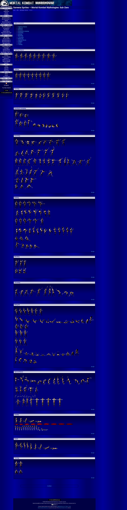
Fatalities (6, 14)
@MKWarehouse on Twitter (62, 506)
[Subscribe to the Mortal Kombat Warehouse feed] (6, 84)
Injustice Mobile (6, 61)
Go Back (49, 486)
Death (19, 43)
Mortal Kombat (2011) (6, 23)
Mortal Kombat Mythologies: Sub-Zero (50, 7)
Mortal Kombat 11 (6, 19)
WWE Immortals (6, 60)
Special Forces (6, 51)
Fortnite (6, 55)
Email (70, 506)
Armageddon (6, 28)
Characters (6, 11)
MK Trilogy (6, 37)
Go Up (92, 64)
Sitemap (6, 67)
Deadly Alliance (6, 31)
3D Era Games (6, 25)
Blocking (20, 35)
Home (14, 10)
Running (20, 29)
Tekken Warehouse (6, 80)
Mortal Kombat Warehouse (43, 507)
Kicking (20, 34)
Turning (20, 44)
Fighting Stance (22, 27)
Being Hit (20, 38)
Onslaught (6, 48)
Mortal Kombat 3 (6, 40)
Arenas (6, 13)
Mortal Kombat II (6, 41)
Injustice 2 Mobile (6, 57)
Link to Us (6, 70)
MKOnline (6, 72)
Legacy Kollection (6, 46)
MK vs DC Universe (6, 26)
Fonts (6, 66)
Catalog (6, 8)
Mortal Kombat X (6, 22)
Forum (6, 75)
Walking (20, 28)
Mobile (6, 20)
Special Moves (22, 40)
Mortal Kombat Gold (6, 32)
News (6, 73)
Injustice (6, 63)
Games (6, 10)
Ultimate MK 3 (6, 38)
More (18, 10)
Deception (6, 29)
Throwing (20, 37)
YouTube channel (6, 87)
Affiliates (6, 69)
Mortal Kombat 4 (6, 34)
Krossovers (6, 54)
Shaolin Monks (6, 49)
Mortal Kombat (6, 43)
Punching (20, 32)
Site (6, 64)
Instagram (6, 85)
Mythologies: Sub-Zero (6, 52)
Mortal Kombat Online (63, 507)
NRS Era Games (6, 16)
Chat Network (6, 76)
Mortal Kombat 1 (6, 17)
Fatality (20, 41)
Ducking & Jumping (23, 31)
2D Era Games (6, 35)
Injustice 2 (6, 58)
